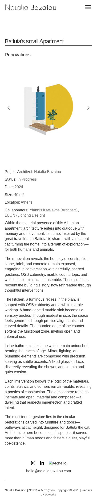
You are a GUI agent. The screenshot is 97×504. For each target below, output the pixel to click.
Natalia (31, 7)
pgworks (50, 494)
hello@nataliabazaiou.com (48, 471)
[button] (88, 7)
